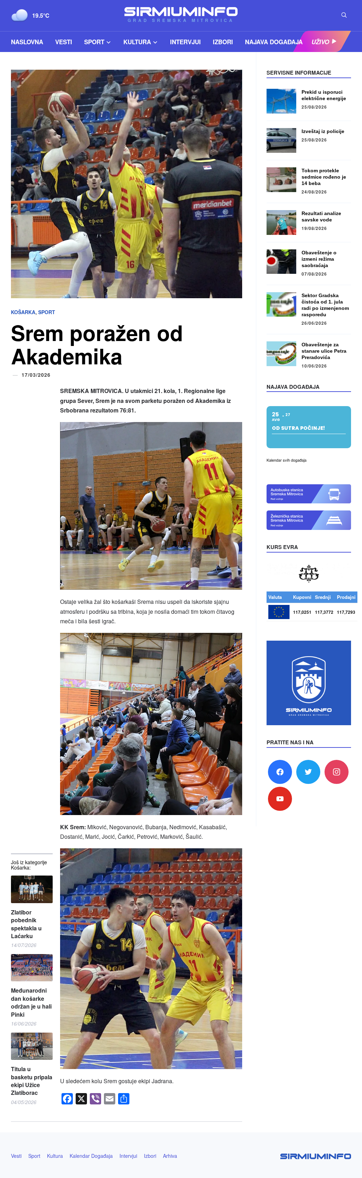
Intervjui (185, 41)
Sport (94, 41)
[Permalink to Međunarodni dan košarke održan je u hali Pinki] (32, 968)
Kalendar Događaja (91, 1155)
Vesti (63, 41)
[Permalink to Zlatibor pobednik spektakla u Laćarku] (32, 889)
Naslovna (27, 41)
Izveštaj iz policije (323, 131)
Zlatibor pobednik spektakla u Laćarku (26, 924)
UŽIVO (320, 41)
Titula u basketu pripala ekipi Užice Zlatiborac (31, 1081)
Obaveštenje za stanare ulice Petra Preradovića (324, 351)
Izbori (223, 41)
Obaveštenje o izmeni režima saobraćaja (319, 259)
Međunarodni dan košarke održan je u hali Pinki (31, 1002)
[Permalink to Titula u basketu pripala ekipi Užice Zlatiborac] (32, 1046)
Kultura (137, 41)
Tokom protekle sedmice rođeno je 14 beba (324, 177)
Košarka (23, 312)
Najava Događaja (274, 41)
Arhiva (170, 1155)
